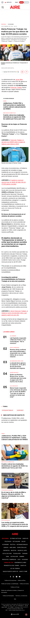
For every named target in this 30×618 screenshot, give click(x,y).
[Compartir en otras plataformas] (26, 72)
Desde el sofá (22, 550)
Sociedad (25, 559)
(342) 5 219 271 (24, 607)
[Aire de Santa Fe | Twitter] (13, 576)
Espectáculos (21, 547)
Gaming (21, 556)
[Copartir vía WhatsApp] (22, 72)
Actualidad (16, 541)
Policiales (8, 541)
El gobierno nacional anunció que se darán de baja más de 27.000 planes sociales (14, 182)
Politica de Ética (21, 580)
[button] (5, 7)
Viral (7, 556)
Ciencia (6, 547)
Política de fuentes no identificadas (9, 583)
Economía (11, 24)
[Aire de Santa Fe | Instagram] (16, 576)
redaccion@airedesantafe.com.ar (17, 610)
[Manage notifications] (26, 614)
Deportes (6, 550)
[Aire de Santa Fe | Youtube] (19, 576)
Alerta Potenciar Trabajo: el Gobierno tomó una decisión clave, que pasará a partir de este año (15, 313)
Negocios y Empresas (9, 559)
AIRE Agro (13, 547)
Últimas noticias (15, 538)
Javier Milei (19, 79)
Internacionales (22, 544)
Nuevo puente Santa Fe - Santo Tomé (15, 571)
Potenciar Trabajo (16, 87)
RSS (15, 599)
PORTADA (3, 24)
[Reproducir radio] (2, 2)
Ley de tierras (15, 568)
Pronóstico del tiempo (11, 565)
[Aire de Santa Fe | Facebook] (10, 576)
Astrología (14, 556)
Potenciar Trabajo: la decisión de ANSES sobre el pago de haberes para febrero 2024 (13, 142)
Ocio (19, 559)
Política (12, 544)
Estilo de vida (7, 553)
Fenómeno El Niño (20, 562)
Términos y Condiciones (21, 595)
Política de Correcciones (10, 580)
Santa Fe (25, 538)
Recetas (13, 550)
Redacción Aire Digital (7, 68)
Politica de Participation (8, 595)
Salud (23, 541)
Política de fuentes (24, 583)
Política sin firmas (15, 587)
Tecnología (17, 553)
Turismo (24, 553)
